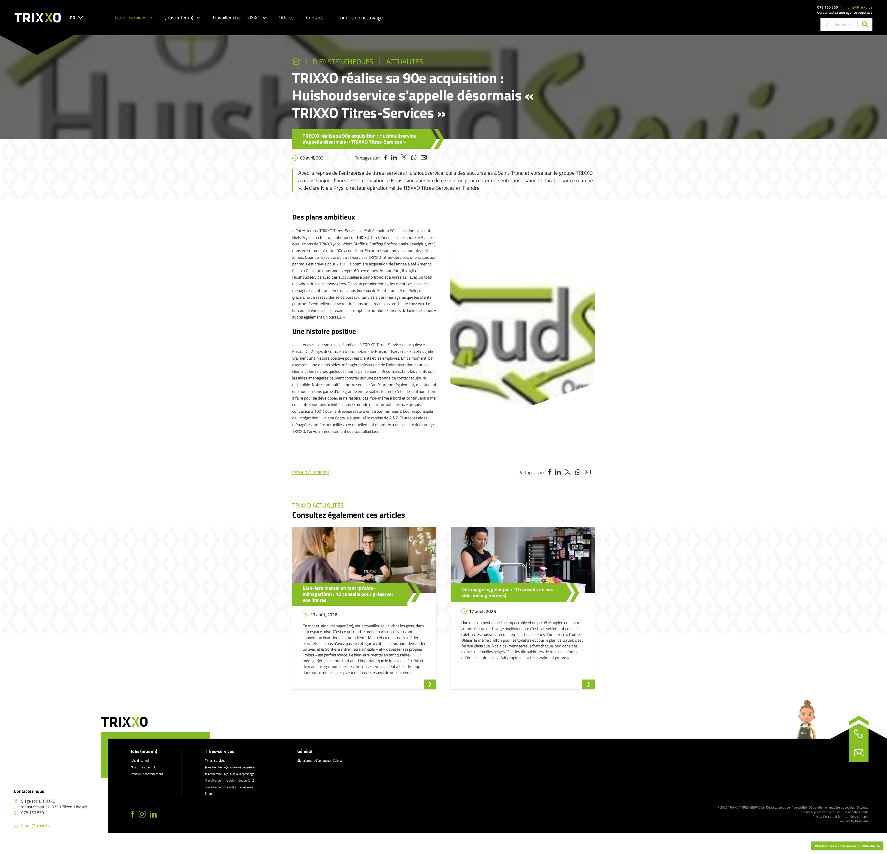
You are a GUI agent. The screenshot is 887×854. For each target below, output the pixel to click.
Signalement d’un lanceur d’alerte (320, 760)
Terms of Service (849, 816)
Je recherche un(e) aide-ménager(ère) (230, 767)
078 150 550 (827, 7)
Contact (314, 17)
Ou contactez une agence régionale (844, 12)
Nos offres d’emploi (144, 767)
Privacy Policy (822, 816)
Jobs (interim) (179, 17)
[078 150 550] (859, 733)
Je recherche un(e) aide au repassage (229, 773)
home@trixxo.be (858, 7)
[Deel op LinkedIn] (394, 158)
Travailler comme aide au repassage (229, 787)
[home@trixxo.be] (859, 752)
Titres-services (130, 17)
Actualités (404, 62)
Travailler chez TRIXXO (236, 17)
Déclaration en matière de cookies (832, 807)
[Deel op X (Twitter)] (404, 158)
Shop (208, 793)
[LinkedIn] (153, 814)
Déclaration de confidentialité (786, 807)
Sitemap (863, 807)
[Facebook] (132, 814)
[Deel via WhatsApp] (414, 158)
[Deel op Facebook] (385, 158)
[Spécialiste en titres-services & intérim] (296, 62)
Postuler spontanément (147, 773)
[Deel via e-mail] (424, 158)
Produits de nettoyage (359, 17)
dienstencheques (343, 62)
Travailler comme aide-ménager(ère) (229, 780)
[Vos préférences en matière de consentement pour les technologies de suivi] (847, 846)
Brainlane (862, 820)
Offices (286, 17)
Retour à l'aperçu (310, 472)
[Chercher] (864, 24)
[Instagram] (142, 814)
